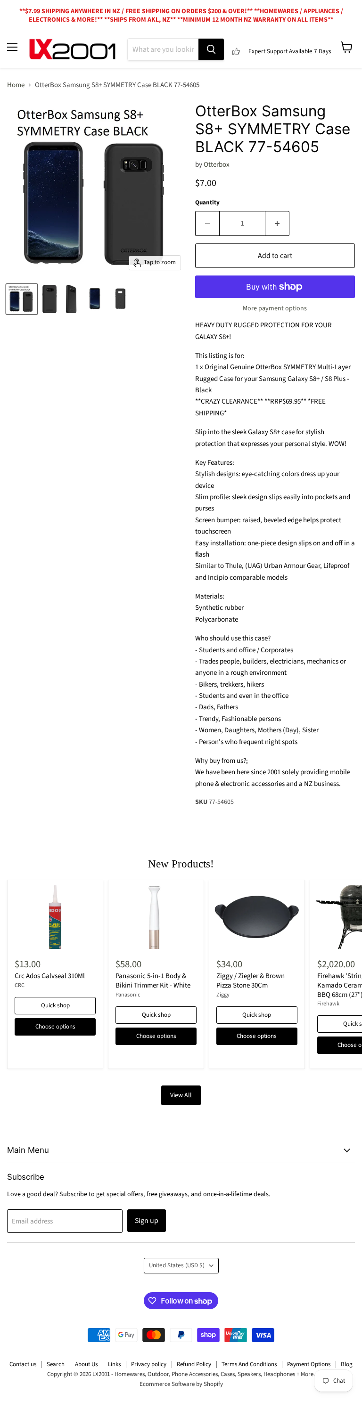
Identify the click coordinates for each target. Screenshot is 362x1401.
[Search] (211, 49)
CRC (20, 985)
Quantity (207, 202)
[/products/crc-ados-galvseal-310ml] (55, 917)
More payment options (275, 308)
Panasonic (127, 995)
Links (114, 1364)
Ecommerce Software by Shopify (181, 1384)
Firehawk (328, 1004)
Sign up (146, 1220)
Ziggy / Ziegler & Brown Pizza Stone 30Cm (250, 980)
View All (181, 1095)
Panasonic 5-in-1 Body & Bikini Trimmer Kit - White (152, 980)
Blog (347, 1364)
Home (16, 85)
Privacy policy (148, 1364)
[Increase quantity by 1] (277, 223)
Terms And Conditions (249, 1364)
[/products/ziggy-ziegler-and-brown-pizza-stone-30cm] (256, 917)
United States (177, 1265)
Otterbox (217, 165)
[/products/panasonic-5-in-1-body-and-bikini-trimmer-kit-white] (156, 917)
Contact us (22, 1364)
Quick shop (55, 1005)
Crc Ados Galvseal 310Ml (50, 976)
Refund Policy (194, 1364)
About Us (86, 1364)
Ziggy (223, 995)
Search (56, 1364)
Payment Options (308, 1364)
